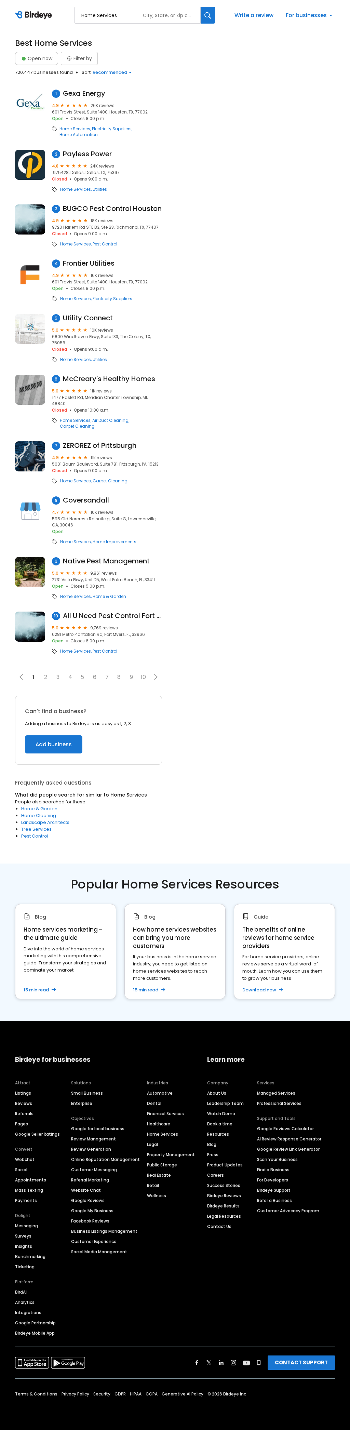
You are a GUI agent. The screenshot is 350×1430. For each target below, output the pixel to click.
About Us (216, 1093)
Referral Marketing (90, 1180)
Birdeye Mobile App (35, 1333)
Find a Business (273, 1170)
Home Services (74, 129)
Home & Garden (109, 596)
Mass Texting (29, 1190)
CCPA (152, 1394)
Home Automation (78, 134)
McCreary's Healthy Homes (109, 379)
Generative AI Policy (182, 1394)
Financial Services (165, 1114)
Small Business (87, 1093)
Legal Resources (224, 1216)
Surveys (23, 1236)
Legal (152, 1144)
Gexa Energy (84, 93)
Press (212, 1155)
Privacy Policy (75, 1394)
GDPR (120, 1394)
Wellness (156, 1196)
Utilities (100, 189)
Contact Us (219, 1226)
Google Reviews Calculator (285, 1129)
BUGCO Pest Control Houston (112, 208)
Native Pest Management (106, 561)
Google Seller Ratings (37, 1134)
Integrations (28, 1312)
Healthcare (158, 1124)
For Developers (272, 1180)
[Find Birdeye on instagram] (233, 1362)
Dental (154, 1103)
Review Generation (91, 1149)
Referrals (24, 1114)
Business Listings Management (104, 1231)
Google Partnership (35, 1323)
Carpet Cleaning (77, 426)
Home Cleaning (38, 815)
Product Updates (225, 1165)
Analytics (25, 1302)
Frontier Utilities (89, 263)
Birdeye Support (274, 1190)
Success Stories (223, 1185)
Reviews (23, 1103)
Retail (153, 1185)
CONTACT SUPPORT (301, 1362)
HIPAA (136, 1394)
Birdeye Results (223, 1206)
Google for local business (97, 1129)
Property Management (171, 1155)
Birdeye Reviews (224, 1196)
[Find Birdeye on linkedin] (221, 1362)
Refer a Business (274, 1200)
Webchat (25, 1159)
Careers (215, 1175)
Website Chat (86, 1190)
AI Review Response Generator (289, 1139)
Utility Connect (88, 318)
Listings (23, 1093)
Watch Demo (221, 1114)
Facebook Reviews (90, 1221)
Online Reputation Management (105, 1159)
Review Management (93, 1139)
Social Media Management (99, 1252)
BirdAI (21, 1292)
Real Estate (159, 1175)
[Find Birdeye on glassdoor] (259, 1362)
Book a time (219, 1124)
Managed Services (276, 1093)
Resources (218, 1134)
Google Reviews (88, 1200)
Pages (21, 1124)
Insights (23, 1246)
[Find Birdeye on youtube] (246, 1362)
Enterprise (81, 1103)
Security (101, 1394)
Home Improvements (114, 542)
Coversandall (86, 500)
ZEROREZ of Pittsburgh (99, 445)
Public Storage (162, 1165)
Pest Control (105, 244)
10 (143, 677)
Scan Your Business (277, 1159)
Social (21, 1170)
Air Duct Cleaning (110, 420)
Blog (211, 1144)
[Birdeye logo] (34, 15)
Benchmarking (30, 1256)
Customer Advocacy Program (288, 1211)
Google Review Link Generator (288, 1149)
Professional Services (279, 1103)
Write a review (253, 15)
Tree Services (36, 829)
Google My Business (92, 1211)
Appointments (30, 1180)
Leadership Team (225, 1103)
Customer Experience (94, 1241)
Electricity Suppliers (112, 129)
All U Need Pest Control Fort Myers (112, 616)
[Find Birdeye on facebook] (197, 1362)
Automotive (160, 1093)
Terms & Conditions (36, 1394)
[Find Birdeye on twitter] (209, 1362)
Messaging (26, 1226)
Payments (26, 1200)
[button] (156, 677)
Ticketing (25, 1267)
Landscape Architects (45, 822)
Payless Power (87, 154)
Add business (54, 744)
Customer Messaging (94, 1170)
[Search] (208, 15)
